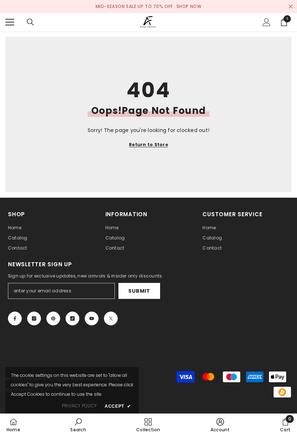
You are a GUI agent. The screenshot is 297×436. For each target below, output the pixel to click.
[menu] (9, 22)
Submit (139, 291)
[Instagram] (34, 318)
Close (290, 6)
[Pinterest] (53, 318)
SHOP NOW (189, 6)
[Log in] (267, 22)
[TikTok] (72, 318)
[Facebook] (15, 318)
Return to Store (148, 144)
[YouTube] (92, 318)
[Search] (30, 22)
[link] (78, 425)
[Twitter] (111, 318)
